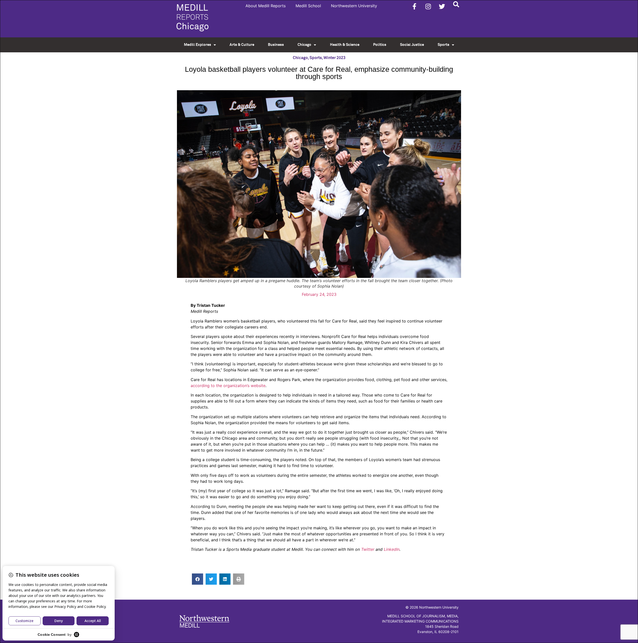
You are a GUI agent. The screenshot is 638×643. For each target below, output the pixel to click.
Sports (443, 45)
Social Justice (412, 45)
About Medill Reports (265, 5)
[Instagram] (428, 6)
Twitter (367, 549)
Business (276, 45)
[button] (456, 4)
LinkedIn (391, 549)
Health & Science (344, 45)
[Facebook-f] (414, 6)
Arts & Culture (242, 45)
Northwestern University (354, 5)
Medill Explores (197, 45)
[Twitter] (442, 6)
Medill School (308, 5)
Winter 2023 (334, 58)
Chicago (304, 45)
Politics (379, 45)
